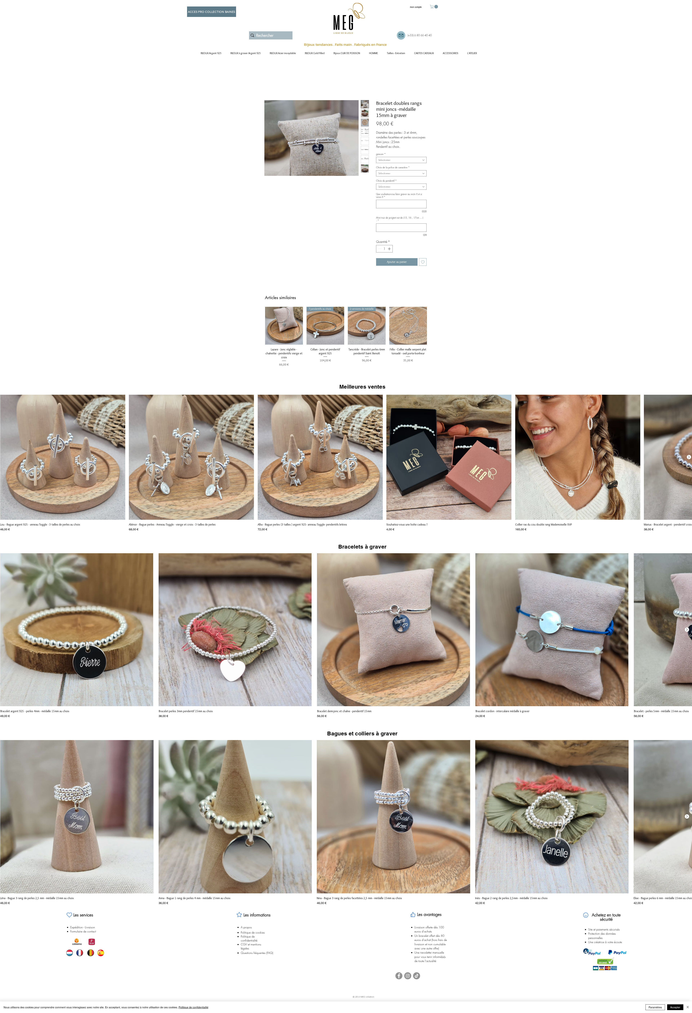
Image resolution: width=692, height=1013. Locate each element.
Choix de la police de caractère (393, 167)
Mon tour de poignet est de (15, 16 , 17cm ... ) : (399, 219)
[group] (346, 337)
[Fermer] (688, 1007)
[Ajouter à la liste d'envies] (423, 262)
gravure (381, 154)
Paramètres (655, 1007)
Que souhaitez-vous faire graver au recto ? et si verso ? (399, 195)
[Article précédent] (260, 325)
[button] (434, 6)
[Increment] (389, 248)
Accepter (675, 1007)
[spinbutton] (384, 248)
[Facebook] (398, 975)
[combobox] (401, 160)
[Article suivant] (432, 325)
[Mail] (401, 35)
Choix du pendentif (386, 180)
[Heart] (69, 915)
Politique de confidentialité (193, 1007)
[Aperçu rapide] (284, 326)
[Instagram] (407, 975)
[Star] (239, 914)
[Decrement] (379, 248)
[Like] (412, 914)
